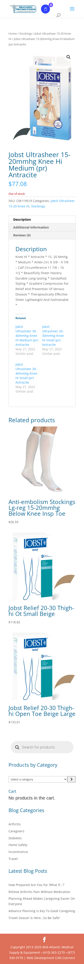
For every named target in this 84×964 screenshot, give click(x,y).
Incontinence (18, 852)
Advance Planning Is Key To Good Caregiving (42, 911)
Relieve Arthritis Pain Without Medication (39, 892)
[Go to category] (71, 779)
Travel (13, 859)
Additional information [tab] (31, 227)
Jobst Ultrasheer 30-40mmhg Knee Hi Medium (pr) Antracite (26, 335)
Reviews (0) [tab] (22, 235)
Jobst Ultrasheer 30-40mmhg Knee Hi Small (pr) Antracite (26, 373)
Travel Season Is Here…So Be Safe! (34, 918)
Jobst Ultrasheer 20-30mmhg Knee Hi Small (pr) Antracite (53, 335)
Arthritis (15, 824)
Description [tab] (22, 219)
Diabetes (15, 838)
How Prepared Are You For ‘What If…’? (36, 885)
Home (13, 33)
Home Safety (18, 845)
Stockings (25, 33)
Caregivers (16, 831)
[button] (69, 57)
